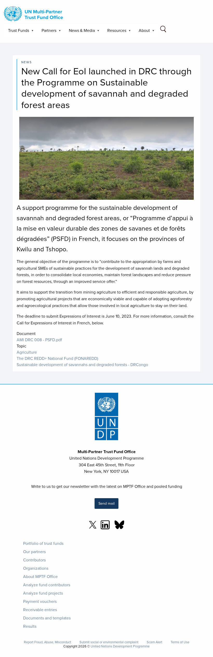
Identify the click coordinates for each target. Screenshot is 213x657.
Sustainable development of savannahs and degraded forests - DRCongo (82, 364)
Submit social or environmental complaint (108, 642)
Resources (114, 32)
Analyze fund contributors (46, 585)
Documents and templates (47, 618)
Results (29, 626)
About (142, 32)
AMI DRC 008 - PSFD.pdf (39, 339)
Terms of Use (180, 642)
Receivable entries (40, 609)
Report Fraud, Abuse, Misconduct (47, 642)
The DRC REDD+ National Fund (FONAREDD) (57, 358)
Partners (46, 32)
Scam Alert (154, 642)
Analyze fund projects (43, 593)
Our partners (34, 551)
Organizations (35, 568)
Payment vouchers (40, 601)
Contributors (34, 560)
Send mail (106, 503)
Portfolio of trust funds (43, 543)
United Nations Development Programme (120, 646)
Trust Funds (16, 32)
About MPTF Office (40, 576)
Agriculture (27, 352)
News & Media (80, 32)
